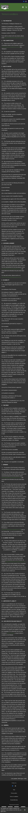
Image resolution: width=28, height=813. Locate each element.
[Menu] (22, 7)
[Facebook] (24, 1)
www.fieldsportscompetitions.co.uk (11, 47)
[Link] (5, 7)
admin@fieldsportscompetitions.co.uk (14, 37)
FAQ (14, 789)
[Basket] (26, 7)
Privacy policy (14, 793)
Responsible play (14, 799)
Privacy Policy (10, 633)
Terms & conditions (14, 796)
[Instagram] (26, 1)
